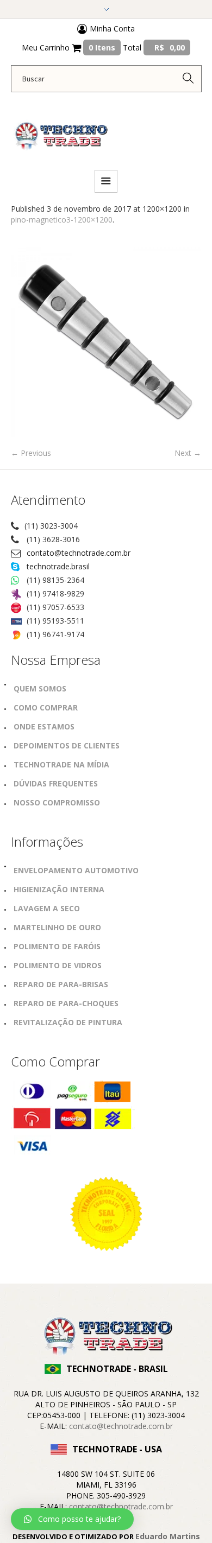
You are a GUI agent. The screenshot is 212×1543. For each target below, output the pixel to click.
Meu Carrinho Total (103, 47)
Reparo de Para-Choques (66, 1003)
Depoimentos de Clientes (67, 745)
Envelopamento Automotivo (76, 870)
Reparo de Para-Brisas (61, 984)
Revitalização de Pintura (68, 1022)
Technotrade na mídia (61, 764)
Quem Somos (40, 688)
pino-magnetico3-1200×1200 (62, 219)
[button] (72, 1519)
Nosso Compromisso (57, 802)
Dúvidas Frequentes (56, 783)
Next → (187, 453)
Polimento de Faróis (57, 946)
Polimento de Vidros (58, 965)
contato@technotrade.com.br (78, 553)
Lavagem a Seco (47, 908)
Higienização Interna (59, 889)
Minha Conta (111, 28)
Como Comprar (46, 707)
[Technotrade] (60, 130)
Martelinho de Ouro (57, 927)
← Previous (31, 453)
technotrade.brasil (58, 566)
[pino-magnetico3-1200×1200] (106, 342)
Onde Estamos (44, 726)
